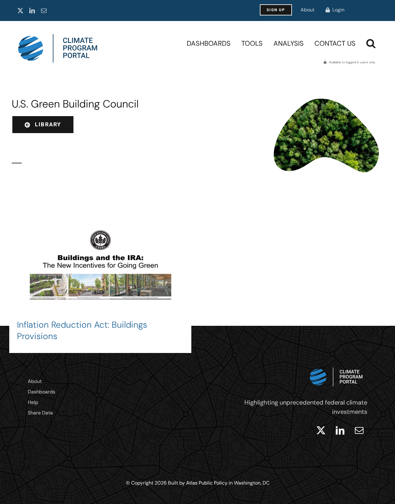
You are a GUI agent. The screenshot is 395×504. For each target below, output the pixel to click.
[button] (371, 43)
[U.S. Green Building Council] (100, 278)
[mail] (44, 10)
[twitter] (20, 10)
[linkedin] (32, 10)
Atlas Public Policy (206, 483)
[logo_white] (336, 366)
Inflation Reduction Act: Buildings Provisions (82, 330)
